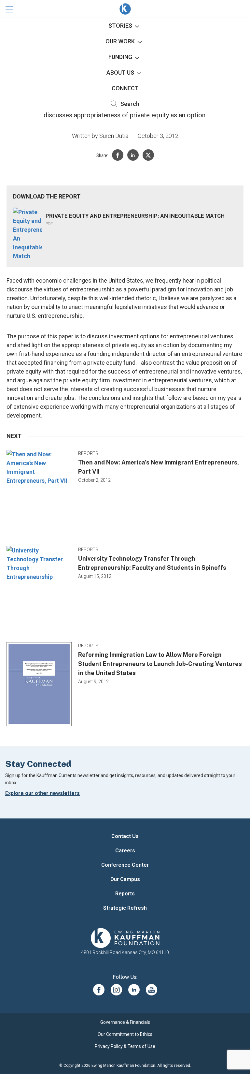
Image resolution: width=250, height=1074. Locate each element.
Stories (120, 25)
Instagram (116, 989)
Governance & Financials (125, 1022)
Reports (125, 893)
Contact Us (125, 836)
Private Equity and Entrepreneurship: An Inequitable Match (135, 216)
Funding (120, 56)
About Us (120, 72)
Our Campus (125, 879)
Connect (125, 88)
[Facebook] (117, 155)
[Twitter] (148, 155)
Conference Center (125, 865)
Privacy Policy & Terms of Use (125, 1046)
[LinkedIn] (133, 155)
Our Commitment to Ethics (125, 1034)
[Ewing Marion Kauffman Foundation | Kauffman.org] (125, 938)
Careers (125, 850)
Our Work (120, 41)
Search (129, 103)
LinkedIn (134, 989)
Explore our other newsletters (42, 793)
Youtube (151, 989)
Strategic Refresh (125, 908)
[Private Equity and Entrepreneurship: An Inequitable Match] (27, 234)
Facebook (99, 989)
